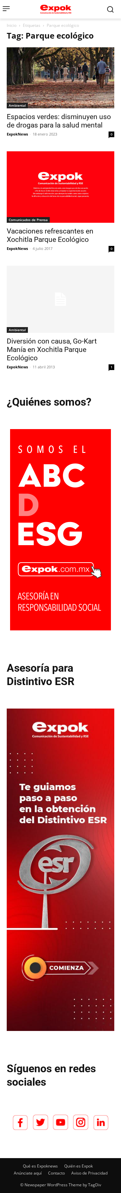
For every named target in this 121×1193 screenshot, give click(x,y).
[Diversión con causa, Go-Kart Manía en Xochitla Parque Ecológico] (60, 299)
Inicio (11, 25)
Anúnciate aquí (28, 1173)
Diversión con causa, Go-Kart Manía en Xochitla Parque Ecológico (52, 349)
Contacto (56, 1173)
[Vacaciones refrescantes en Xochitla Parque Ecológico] (60, 187)
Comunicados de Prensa (28, 219)
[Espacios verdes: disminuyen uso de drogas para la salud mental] (60, 77)
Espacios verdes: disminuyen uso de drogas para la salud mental (59, 121)
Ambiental (17, 105)
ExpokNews (17, 134)
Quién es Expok (78, 1166)
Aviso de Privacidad (89, 1173)
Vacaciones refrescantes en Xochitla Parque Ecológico (50, 235)
